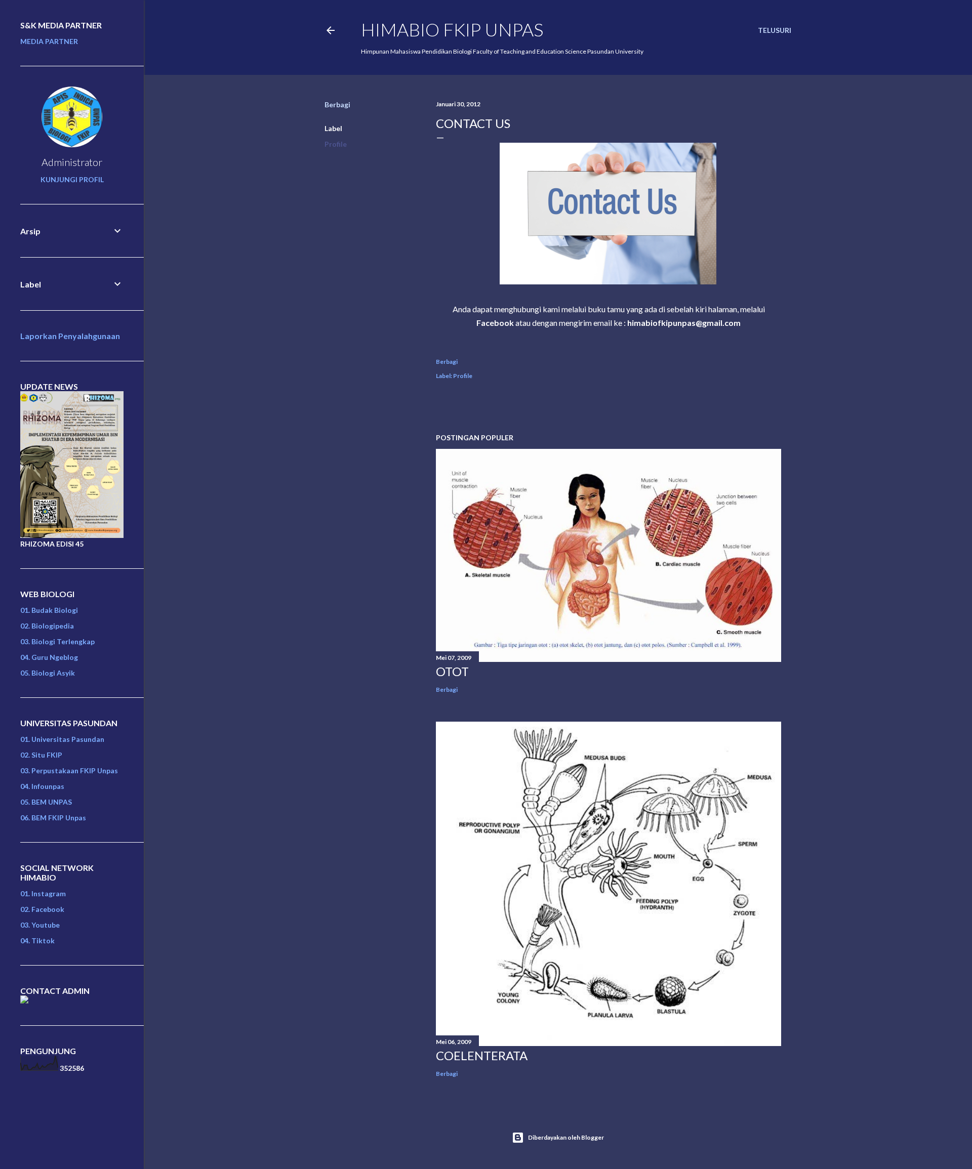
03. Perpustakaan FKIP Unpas (69, 770)
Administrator (72, 162)
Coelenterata (482, 1055)
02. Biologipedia (47, 625)
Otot (452, 671)
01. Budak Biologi (49, 610)
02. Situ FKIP (41, 754)
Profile (336, 144)
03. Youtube (40, 925)
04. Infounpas (42, 786)
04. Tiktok (37, 940)
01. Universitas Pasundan (62, 739)
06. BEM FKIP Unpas (53, 817)
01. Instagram (43, 893)
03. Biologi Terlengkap (57, 641)
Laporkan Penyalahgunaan (70, 336)
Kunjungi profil (72, 179)
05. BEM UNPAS (46, 802)
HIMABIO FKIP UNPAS (452, 29)
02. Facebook (42, 909)
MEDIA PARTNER (49, 41)
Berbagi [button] (337, 104)
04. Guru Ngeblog (49, 657)
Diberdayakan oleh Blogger (566, 1137)
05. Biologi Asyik (47, 673)
